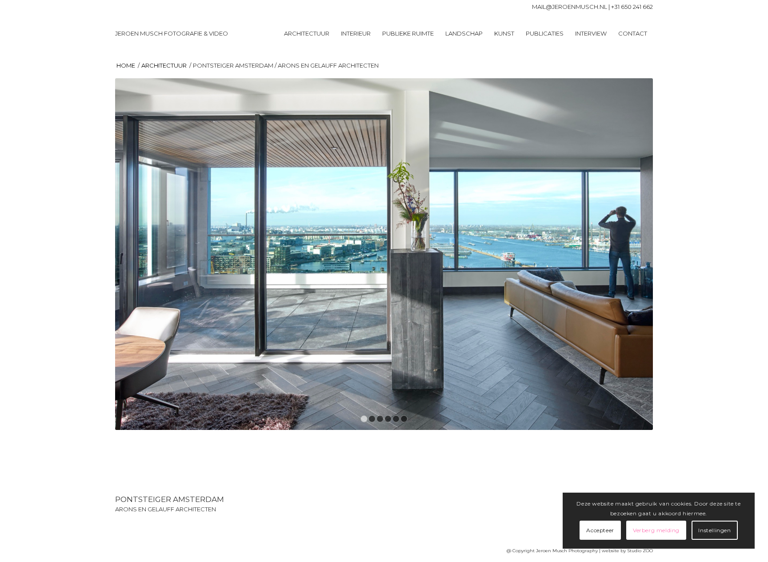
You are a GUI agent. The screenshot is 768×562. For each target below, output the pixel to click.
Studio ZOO (640, 551)
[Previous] (135, 254)
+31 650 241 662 (632, 6)
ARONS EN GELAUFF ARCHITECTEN (165, 509)
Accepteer (600, 530)
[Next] (633, 254)
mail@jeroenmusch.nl (569, 6)
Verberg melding (656, 530)
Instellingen (714, 530)
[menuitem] (306, 33)
